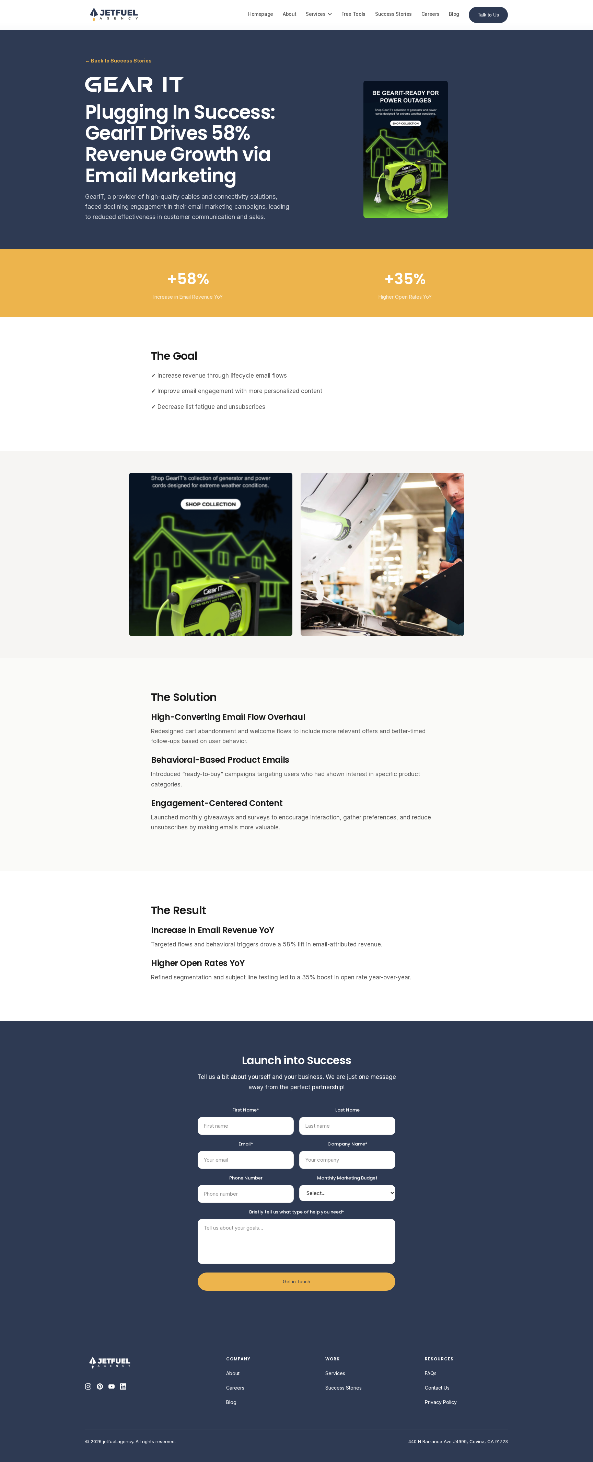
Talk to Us (488, 15)
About (289, 14)
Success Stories (393, 14)
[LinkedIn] (123, 1386)
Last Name (347, 1110)
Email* (246, 1144)
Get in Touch (296, 1281)
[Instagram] (88, 1386)
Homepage (260, 14)
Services (315, 14)
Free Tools (353, 14)
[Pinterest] (100, 1386)
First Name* (245, 1110)
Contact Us (437, 1388)
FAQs (431, 1373)
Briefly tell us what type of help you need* (296, 1212)
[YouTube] (111, 1386)
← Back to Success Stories (118, 61)
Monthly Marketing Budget (347, 1178)
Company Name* (347, 1144)
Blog (454, 14)
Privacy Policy (441, 1402)
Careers (430, 14)
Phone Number (246, 1178)
